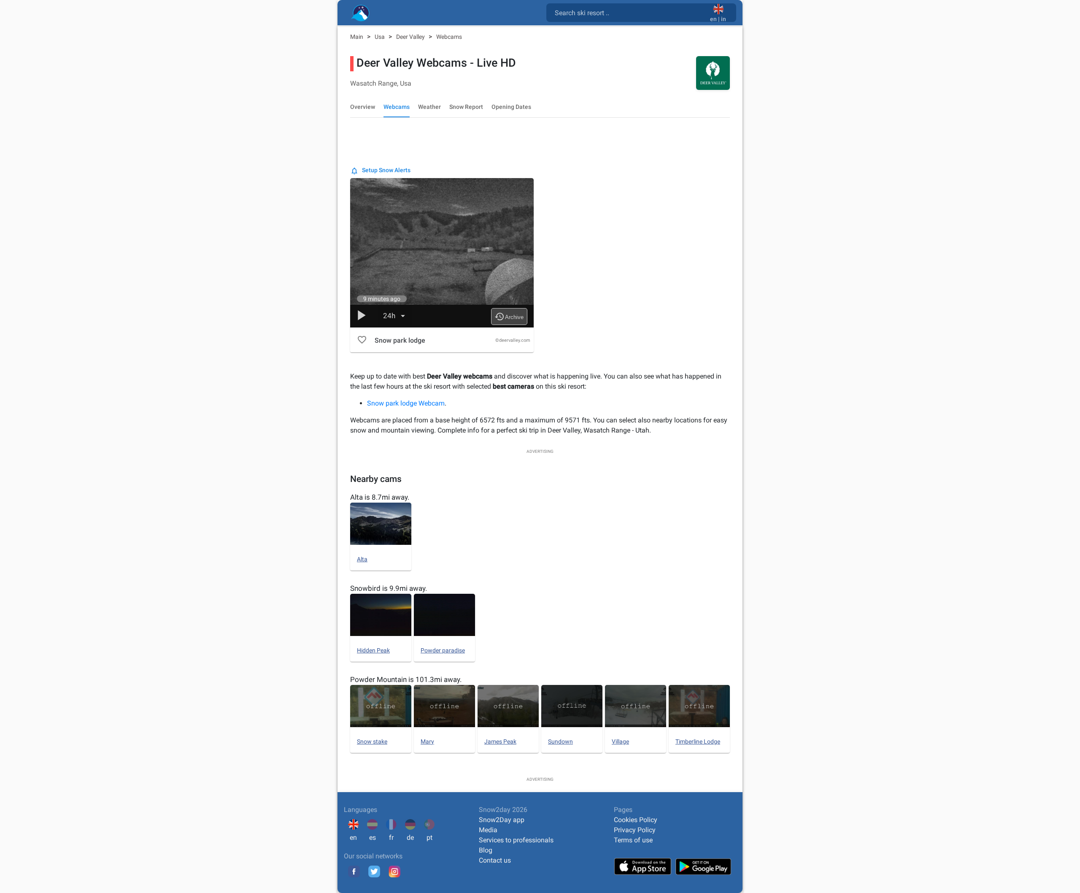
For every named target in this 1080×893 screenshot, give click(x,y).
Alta (362, 559)
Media (488, 830)
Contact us (495, 860)
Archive (509, 316)
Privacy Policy (635, 830)
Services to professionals (516, 840)
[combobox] (630, 12)
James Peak (500, 741)
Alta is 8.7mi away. (379, 497)
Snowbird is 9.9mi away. (388, 588)
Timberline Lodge (697, 741)
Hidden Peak (373, 650)
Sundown (560, 741)
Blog (485, 850)
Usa (380, 36)
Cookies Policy (635, 820)
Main (357, 36)
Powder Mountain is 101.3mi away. (406, 679)
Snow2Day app (501, 820)
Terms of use (633, 840)
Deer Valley (411, 36)
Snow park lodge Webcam (406, 403)
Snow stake (372, 741)
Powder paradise (443, 650)
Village (620, 741)
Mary (427, 741)
